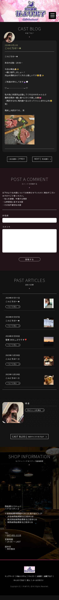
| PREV (17, 158)
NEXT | (41, 158)
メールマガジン (37, 580)
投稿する (29, 259)
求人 (28, 580)
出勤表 (39, 576)
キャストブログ (19, 580)
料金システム (21, 576)
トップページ (9, 576)
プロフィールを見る (34, 410)
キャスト (31, 576)
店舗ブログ (48, 576)
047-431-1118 (14, 535)
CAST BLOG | (28, 436)
